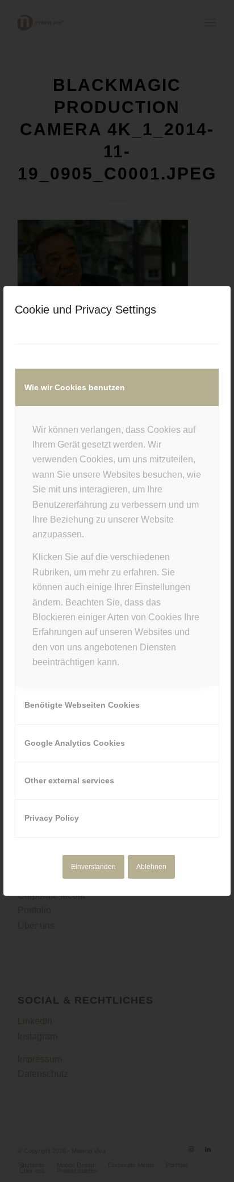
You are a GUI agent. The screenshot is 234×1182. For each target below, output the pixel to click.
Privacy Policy (51, 817)
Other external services (69, 780)
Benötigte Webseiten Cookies (82, 704)
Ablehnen (151, 867)
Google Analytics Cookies (74, 742)
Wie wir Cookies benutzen (74, 387)
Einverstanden (93, 867)
